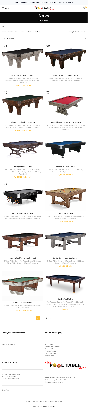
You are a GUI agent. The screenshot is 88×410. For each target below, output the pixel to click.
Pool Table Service (8, 344)
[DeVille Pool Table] (65, 283)
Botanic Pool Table (65, 213)
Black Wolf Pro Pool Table (22, 213)
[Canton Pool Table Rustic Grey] (65, 240)
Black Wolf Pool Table (65, 167)
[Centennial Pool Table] (22, 284)
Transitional (23, 83)
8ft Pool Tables (21, 78)
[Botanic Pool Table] (65, 195)
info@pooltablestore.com (37, 2)
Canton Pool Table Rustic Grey (65, 258)
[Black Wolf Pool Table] (65, 149)
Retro (18, 308)
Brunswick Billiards (12, 81)
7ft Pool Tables (10, 78)
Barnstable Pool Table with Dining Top (65, 122)
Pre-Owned (49, 355)
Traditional (35, 81)
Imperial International (61, 127)
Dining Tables (71, 125)
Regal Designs (22, 172)
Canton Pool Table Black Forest (22, 258)
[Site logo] (44, 8)
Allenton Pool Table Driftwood (22, 75)
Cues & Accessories (52, 347)
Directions (5, 390)
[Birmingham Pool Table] (22, 149)
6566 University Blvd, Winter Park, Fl (60, 2)
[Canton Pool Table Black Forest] (22, 240)
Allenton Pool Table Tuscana (23, 122)
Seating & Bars (50, 351)
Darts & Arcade (50, 353)
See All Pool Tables (33, 78)
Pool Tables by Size (53, 302)
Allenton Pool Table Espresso (65, 75)
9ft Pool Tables (21, 170)
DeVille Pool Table (65, 299)
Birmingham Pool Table (22, 167)
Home (4, 32)
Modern (67, 172)
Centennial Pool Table (22, 302)
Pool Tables (27, 81)
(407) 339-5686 (20, 2)
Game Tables (49, 349)
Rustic (21, 81)
